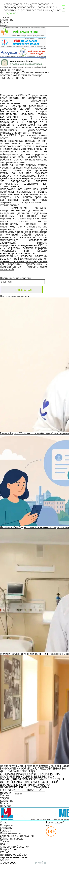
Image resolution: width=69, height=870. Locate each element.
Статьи (4, 795)
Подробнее (11, 13)
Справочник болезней (14, 846)
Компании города (11, 838)
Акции (4, 25)
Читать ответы (60, 89)
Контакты (6, 828)
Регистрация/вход (55, 823)
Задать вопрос (60, 81)
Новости (18, 70)
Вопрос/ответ (9, 849)
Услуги (4, 798)
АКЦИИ (4, 860)
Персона (5, 806)
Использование (10, 833)
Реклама (5, 830)
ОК (63, 8)
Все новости (11, 274)
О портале (6, 825)
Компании (7, 20)
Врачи (4, 22)
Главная (5, 70)
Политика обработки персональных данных (14, 856)
